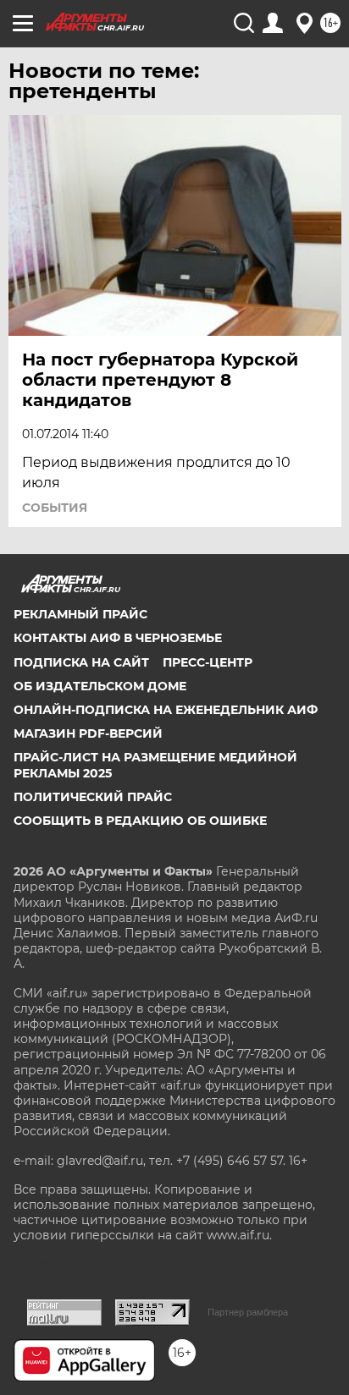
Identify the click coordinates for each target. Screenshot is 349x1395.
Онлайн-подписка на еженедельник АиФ (166, 709)
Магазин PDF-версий (88, 733)
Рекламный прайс (80, 614)
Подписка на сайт (81, 662)
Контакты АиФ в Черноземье (118, 637)
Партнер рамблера (248, 1312)
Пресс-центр (207, 662)
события (54, 508)
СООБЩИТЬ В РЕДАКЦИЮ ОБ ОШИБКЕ (140, 820)
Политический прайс (93, 797)
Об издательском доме (100, 686)
